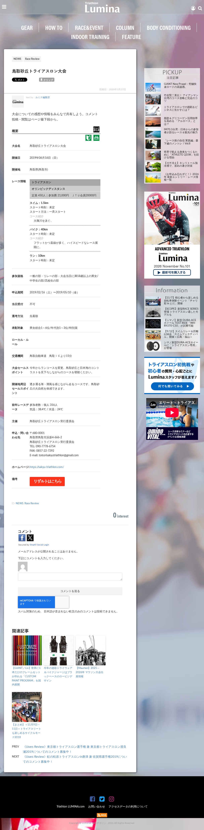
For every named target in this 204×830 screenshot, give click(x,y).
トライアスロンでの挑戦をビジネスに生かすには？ (181, 108)
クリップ (48, 80)
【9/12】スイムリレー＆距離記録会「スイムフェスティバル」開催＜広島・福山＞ (181, 334)
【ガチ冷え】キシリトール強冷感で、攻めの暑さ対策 (181, 164)
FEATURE (131, 36)
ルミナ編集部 (42, 97)
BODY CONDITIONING (169, 27)
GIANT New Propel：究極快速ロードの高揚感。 (180, 85)
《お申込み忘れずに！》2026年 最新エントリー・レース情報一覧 (181, 177)
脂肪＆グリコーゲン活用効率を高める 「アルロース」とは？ (181, 121)
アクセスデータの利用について (128, 806)
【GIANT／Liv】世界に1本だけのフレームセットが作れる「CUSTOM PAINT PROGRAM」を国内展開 (26, 676)
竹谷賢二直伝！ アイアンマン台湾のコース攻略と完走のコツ (181, 98)
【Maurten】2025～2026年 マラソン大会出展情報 (89, 672)
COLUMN (125, 27)
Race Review (32, 503)
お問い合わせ (96, 806)
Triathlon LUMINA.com (71, 806)
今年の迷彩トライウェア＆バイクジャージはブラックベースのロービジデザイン (58, 674)
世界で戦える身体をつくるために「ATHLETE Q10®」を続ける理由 (181, 155)
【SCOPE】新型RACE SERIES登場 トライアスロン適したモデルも (181, 312)
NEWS (19, 503)
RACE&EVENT (89, 27)
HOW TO (53, 27)
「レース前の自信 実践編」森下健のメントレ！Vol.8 (181, 142)
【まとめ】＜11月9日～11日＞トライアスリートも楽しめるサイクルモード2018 (26, 730)
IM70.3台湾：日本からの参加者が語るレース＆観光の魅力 (181, 131)
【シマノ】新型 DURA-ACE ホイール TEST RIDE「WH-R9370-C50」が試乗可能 (180, 323)
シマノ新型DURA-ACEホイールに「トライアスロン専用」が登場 (181, 345)
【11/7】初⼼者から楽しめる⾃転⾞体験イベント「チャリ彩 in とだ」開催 (181, 301)
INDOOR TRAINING (90, 36)
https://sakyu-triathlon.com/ (47, 467)
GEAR (27, 27)
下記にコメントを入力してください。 (41, 558)
